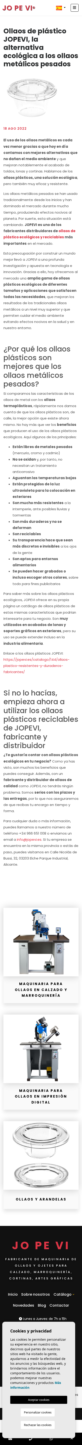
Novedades (23, 1305)
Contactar (59, 1305)
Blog (42, 1305)
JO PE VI (17, 8)
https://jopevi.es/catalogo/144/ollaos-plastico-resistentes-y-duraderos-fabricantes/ (36, 665)
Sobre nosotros (35, 1294)
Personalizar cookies (37, 1412)
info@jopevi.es (29, 839)
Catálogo (63, 1294)
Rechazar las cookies (37, 1425)
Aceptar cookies (38, 1400)
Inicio (13, 1294)
